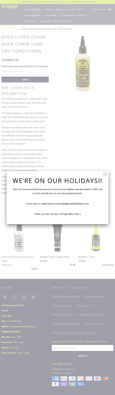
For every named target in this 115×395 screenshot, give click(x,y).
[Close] (105, 173)
